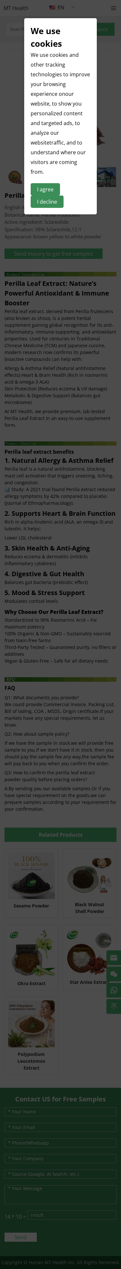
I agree (45, 189)
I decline (47, 201)
